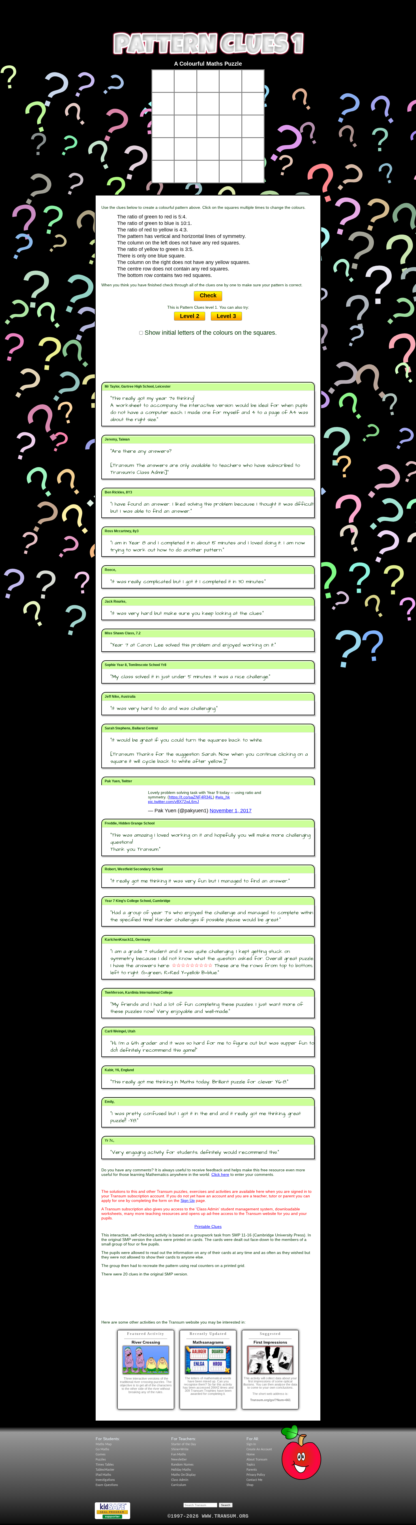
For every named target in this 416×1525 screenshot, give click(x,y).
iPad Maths (103, 1475)
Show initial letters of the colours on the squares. (210, 332)
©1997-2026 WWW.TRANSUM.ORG (208, 1516)
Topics (250, 1464)
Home (250, 1454)
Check (208, 295)
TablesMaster (105, 1470)
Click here (220, 1174)
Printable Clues (208, 1226)
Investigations (105, 1480)
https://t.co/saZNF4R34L (191, 797)
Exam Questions (107, 1485)
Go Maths (102, 1449)
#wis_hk (222, 797)
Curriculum (178, 1485)
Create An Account (259, 1449)
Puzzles (101, 1459)
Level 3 (226, 316)
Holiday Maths (181, 1470)
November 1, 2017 (231, 810)
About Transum (256, 1459)
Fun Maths (178, 1454)
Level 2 (189, 316)
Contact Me (254, 1480)
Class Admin (179, 1480)
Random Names (182, 1464)
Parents (251, 1470)
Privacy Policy (255, 1475)
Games (101, 1454)
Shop (249, 1485)
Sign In (251, 1444)
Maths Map (103, 1444)
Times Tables (105, 1464)
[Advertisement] (208, 12)
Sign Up (188, 1200)
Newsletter (179, 1459)
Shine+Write (179, 1449)
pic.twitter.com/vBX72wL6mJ (173, 801)
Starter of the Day (183, 1444)
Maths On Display (183, 1475)
